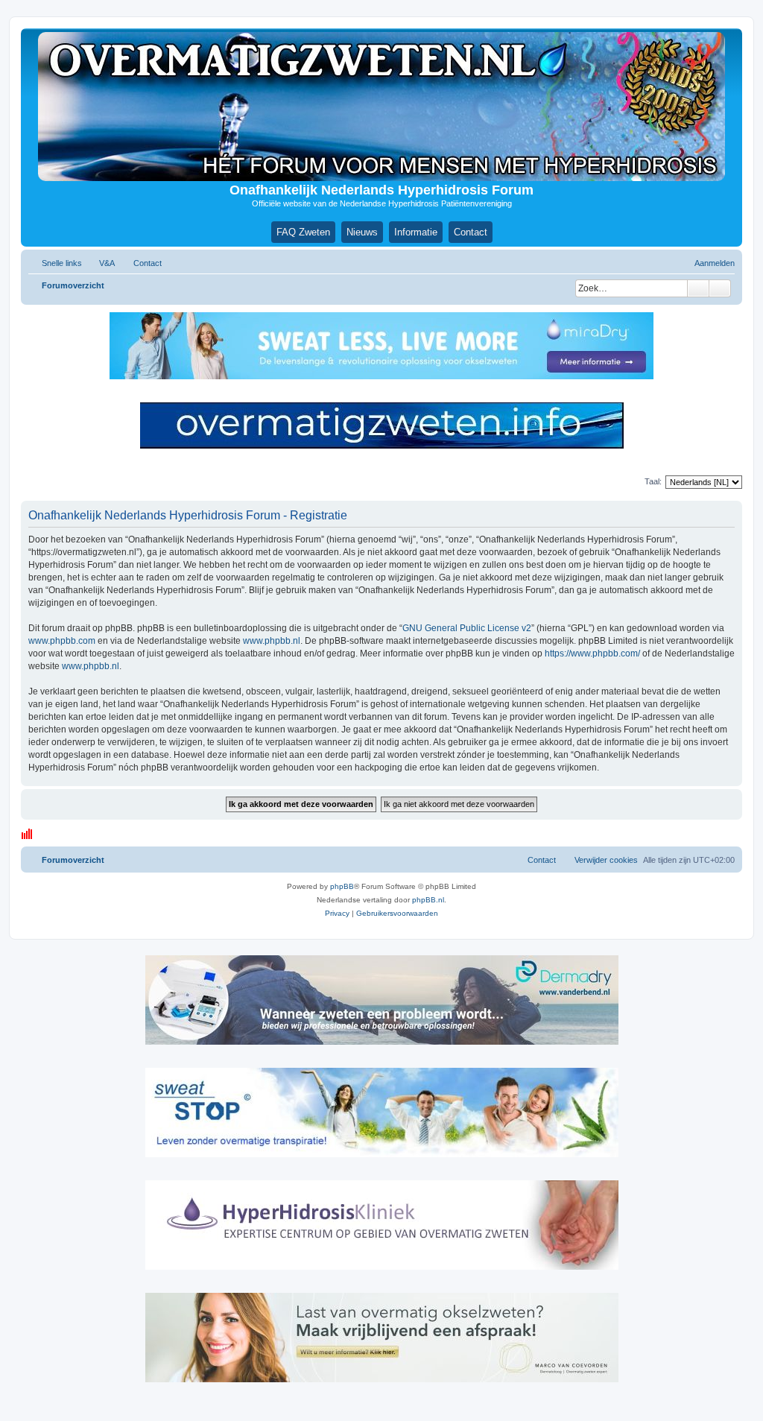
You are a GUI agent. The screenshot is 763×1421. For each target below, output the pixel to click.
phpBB (342, 886)
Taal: (653, 481)
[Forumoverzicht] (381, 106)
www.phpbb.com (61, 641)
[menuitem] (100, 263)
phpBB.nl (428, 900)
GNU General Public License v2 (466, 628)
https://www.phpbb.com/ (592, 653)
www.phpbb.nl (271, 641)
